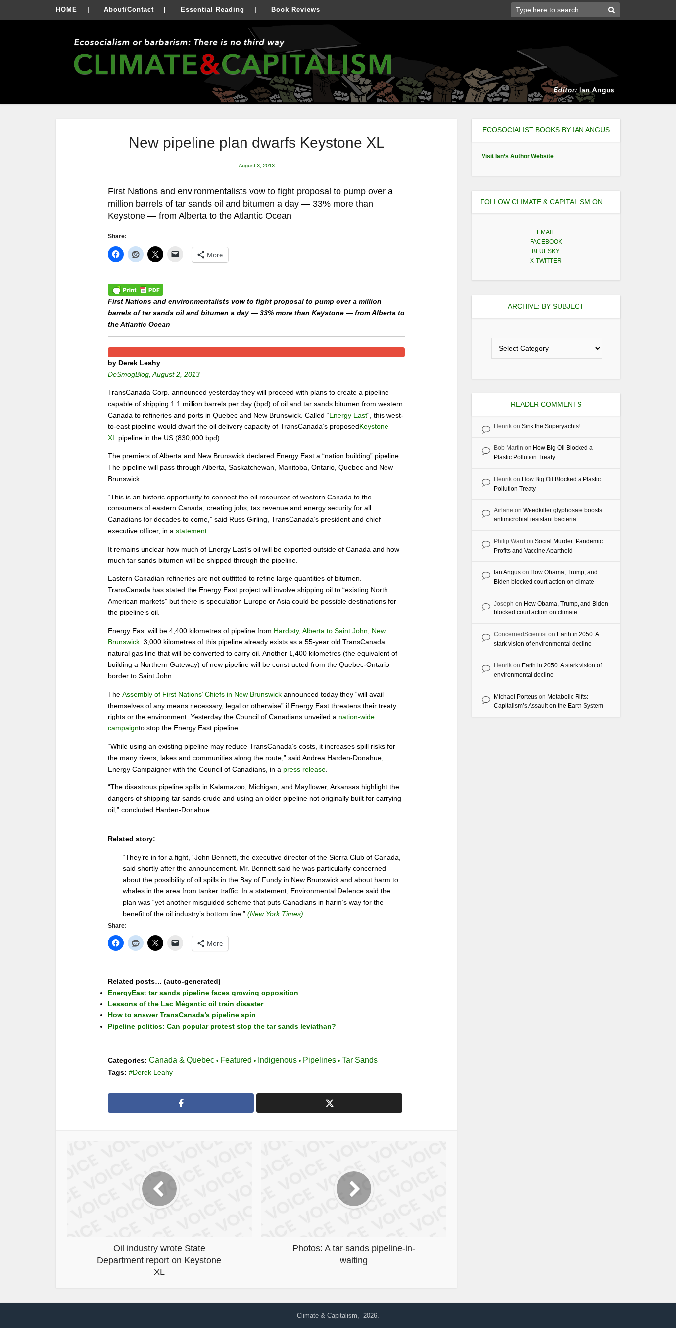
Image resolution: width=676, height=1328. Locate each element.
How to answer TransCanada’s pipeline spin (182, 1015)
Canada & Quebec (181, 1060)
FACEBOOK (546, 241)
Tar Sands (360, 1060)
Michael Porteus (515, 696)
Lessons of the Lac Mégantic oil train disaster (185, 1004)
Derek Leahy (153, 1072)
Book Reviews (295, 9)
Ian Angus (507, 572)
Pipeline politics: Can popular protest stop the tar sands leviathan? (222, 1026)
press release (304, 769)
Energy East (348, 415)
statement (191, 531)
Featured (236, 1060)
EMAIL (546, 232)
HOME (66, 9)
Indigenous (277, 1060)
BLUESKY (546, 251)
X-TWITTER (546, 260)
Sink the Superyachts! (551, 426)
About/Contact (129, 9)
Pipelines (319, 1060)
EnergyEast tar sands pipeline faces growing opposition (203, 992)
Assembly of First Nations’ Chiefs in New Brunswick (202, 694)
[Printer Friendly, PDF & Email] (135, 290)
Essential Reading (212, 9)
